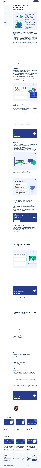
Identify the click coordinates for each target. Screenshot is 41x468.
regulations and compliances (28, 227)
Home (4, 3)
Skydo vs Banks (17, 458)
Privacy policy (5, 465)
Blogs (22, 459)
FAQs (22, 460)
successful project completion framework (27, 274)
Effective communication (16, 274)
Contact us (23, 458)
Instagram (29, 458)
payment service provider (28, 336)
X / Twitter (29, 460)
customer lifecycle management (20, 364)
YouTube (29, 459)
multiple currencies (30, 331)
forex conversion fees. (19, 337)
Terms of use (8, 465)
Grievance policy (12, 465)
